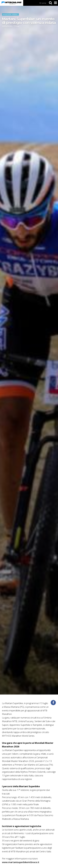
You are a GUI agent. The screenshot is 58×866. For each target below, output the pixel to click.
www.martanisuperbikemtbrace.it (20, 862)
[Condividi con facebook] (53, 702)
